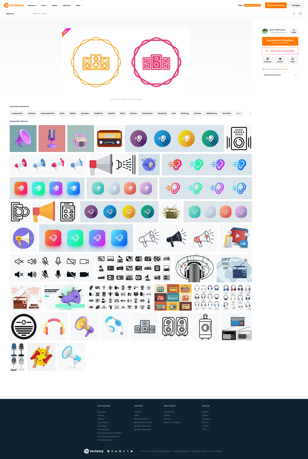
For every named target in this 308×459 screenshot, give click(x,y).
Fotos (43, 5)
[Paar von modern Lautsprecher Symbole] (175, 326)
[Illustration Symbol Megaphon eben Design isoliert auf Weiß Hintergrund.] (101, 164)
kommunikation (47, 113)
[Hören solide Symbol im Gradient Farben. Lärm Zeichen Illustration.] (207, 164)
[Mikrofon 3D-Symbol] (51, 138)
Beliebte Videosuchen (143, 429)
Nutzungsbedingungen (180, 451)
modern (133, 113)
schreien (197, 113)
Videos (54, 5)
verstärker (226, 113)
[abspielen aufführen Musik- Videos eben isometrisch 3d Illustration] (235, 238)
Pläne (240, 5)
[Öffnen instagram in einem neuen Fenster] (112, 451)
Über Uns (167, 419)
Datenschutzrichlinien (199, 451)
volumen (31, 113)
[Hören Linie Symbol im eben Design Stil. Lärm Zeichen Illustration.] (119, 211)
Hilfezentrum (169, 412)
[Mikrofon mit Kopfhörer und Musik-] (194, 268)
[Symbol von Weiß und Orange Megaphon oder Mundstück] (23, 238)
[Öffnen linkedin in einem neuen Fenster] (116, 451)
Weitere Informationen (272, 75)
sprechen (85, 113)
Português (206, 419)
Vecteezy (100, 415)
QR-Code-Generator (105, 440)
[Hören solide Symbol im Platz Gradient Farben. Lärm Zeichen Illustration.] (47, 188)
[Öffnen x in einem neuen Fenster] (128, 451)
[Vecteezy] (14, 5)
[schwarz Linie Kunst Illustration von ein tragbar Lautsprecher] (205, 326)
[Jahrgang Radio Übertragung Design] (109, 138)
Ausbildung (102, 426)
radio (122, 113)
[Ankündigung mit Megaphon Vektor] (64, 297)
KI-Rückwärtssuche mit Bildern (109, 433)
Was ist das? (284, 69)
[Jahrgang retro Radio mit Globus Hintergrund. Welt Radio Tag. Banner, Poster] (234, 268)
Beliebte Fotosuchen (142, 426)
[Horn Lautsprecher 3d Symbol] (23, 138)
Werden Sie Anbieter (172, 422)
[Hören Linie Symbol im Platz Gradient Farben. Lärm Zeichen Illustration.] (86, 238)
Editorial (66, 5)
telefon (73, 113)
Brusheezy (101, 412)
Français (205, 426)
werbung (185, 113)
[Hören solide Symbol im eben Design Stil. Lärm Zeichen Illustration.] (174, 138)
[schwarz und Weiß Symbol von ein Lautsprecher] (239, 138)
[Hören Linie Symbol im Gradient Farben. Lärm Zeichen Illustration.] (205, 188)
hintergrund (147, 113)
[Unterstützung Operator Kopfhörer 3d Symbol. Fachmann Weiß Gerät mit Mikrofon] (114, 326)
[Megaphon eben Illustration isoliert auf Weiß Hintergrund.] (44, 211)
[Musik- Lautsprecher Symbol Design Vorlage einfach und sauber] (145, 326)
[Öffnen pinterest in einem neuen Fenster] (120, 451)
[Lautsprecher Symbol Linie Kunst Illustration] (20, 211)
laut (174, 113)
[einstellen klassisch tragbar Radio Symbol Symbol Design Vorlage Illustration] (236, 326)
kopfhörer (98, 113)
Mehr (78, 5)
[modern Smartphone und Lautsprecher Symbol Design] (67, 211)
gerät (62, 113)
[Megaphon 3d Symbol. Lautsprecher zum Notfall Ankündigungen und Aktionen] (71, 357)
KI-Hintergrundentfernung (108, 436)
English (205, 412)
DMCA (136, 415)
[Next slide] (248, 113)
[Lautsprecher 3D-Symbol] (80, 138)
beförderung (211, 113)
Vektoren (31, 5)
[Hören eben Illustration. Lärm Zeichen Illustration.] (149, 164)
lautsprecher (17, 113)
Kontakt (167, 415)
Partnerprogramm (141, 419)
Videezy (100, 419)
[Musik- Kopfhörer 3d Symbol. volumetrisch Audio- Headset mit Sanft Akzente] (54, 326)
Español (205, 415)
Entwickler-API (103, 429)
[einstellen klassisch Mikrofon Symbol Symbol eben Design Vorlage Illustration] (17, 357)
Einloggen (296, 5)
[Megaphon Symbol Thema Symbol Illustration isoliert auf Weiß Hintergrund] (176, 238)
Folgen (293, 32)
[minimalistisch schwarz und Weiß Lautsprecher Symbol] (24, 326)
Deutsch (205, 422)
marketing (162, 113)
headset (111, 113)
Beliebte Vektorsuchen (143, 422)
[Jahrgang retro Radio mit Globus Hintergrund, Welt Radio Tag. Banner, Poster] (26, 297)
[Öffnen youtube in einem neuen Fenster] (132, 451)
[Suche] (293, 13)
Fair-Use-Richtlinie (215, 451)
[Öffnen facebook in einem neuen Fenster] (108, 451)
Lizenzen (137, 412)
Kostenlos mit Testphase (280, 41)
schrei (239, 113)
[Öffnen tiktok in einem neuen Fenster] (124, 451)
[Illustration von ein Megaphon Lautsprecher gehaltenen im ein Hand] (41, 357)
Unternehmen (103, 422)
